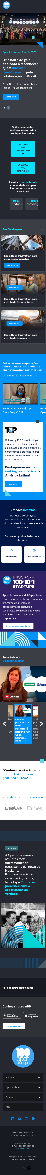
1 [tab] (4, 108)
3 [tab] (11, 797)
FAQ (8, 1107)
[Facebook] (33, 1119)
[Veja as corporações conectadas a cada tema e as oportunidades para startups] (42, 538)
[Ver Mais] (42, 229)
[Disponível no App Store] (32, 1015)
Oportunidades (13, 1087)
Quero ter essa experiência (18, 625)
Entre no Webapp (14, 1026)
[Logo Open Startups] (23, 5)
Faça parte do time (23, 1148)
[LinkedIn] (12, 1119)
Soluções (10, 1077)
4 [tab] (15, 797)
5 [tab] (19, 797)
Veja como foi (12, 92)
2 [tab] (8, 108)
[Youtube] (19, 1119)
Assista (15, 697)
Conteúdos (11, 1097)
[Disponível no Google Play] (12, 1015)
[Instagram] (26, 1119)
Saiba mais (13, 484)
